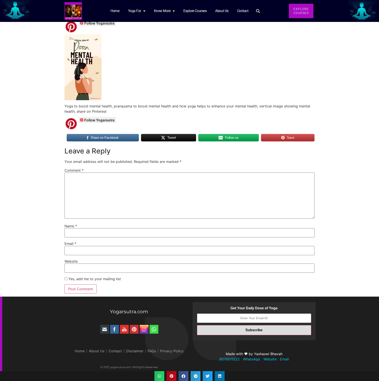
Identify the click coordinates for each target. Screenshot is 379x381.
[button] (258, 11)
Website (71, 261)
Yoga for (134, 11)
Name (70, 226)
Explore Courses (195, 11)
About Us (221, 11)
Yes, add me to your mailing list (94, 279)
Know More (162, 11)
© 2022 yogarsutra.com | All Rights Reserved (129, 367)
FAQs (152, 351)
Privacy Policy (172, 351)
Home (115, 11)
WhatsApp (251, 359)
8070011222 (229, 359)
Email (70, 243)
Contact (242, 11)
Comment (74, 170)
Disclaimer (134, 351)
